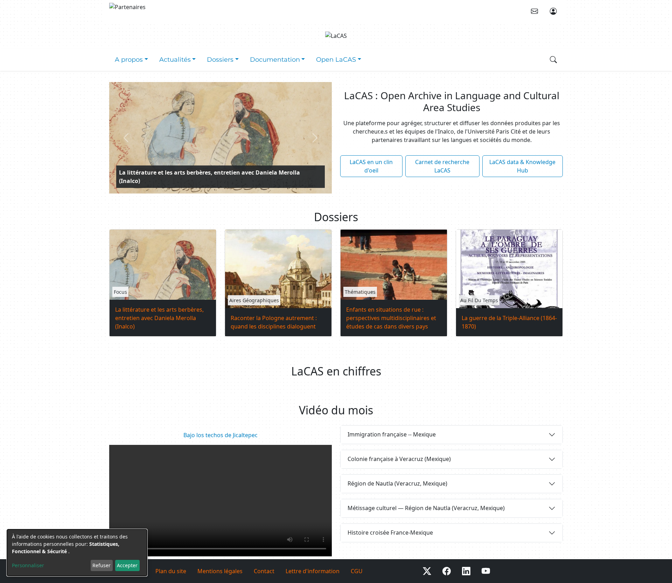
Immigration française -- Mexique (392, 434)
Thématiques (360, 292)
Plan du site (170, 571)
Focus (120, 292)
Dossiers (220, 59)
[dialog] (77, 552)
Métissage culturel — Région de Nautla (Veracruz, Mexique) (426, 508)
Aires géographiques (254, 300)
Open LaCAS (336, 59)
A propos (129, 59)
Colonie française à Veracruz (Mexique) (399, 459)
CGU (357, 571)
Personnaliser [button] (28, 565)
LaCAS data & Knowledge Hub (522, 166)
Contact (264, 571)
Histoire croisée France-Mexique (390, 532)
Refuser (101, 565)
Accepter (127, 565)
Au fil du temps (479, 300)
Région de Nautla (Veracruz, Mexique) (397, 483)
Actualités (175, 59)
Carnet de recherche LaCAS (442, 166)
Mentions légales (220, 571)
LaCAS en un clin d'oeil (371, 166)
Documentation (275, 59)
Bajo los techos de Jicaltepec (220, 435)
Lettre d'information (313, 571)
